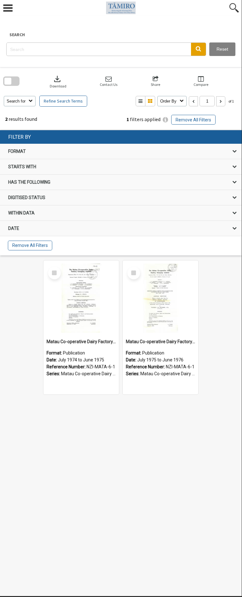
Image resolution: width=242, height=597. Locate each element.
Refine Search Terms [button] (63, 101)
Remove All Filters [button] (193, 119)
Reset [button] (222, 49)
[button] (198, 49)
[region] (121, 192)
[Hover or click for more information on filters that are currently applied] (165, 119)
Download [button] (58, 81)
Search (17, 34)
